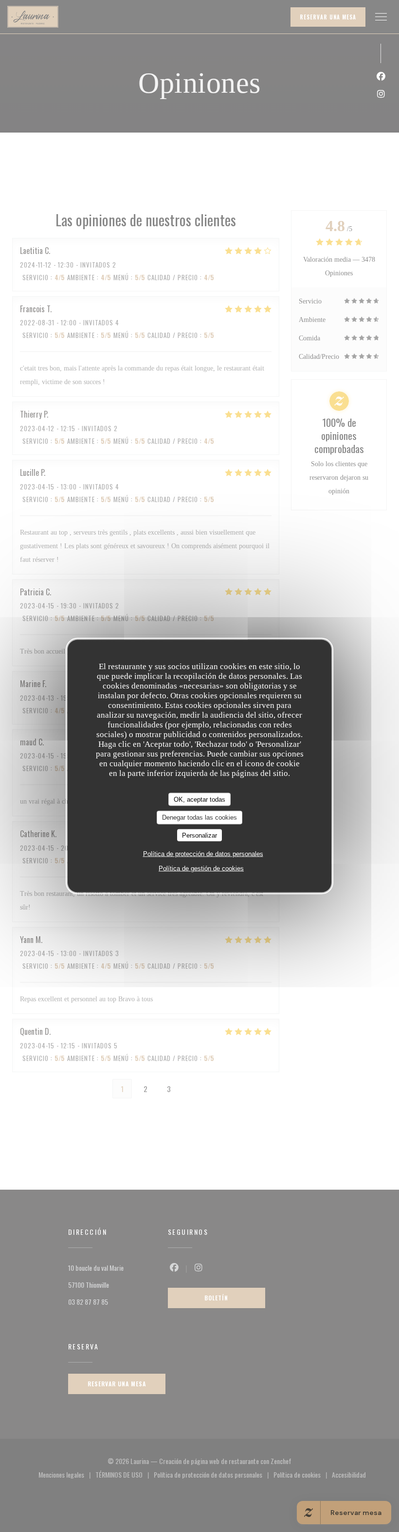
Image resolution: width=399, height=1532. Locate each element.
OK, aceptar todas (199, 799)
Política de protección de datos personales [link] (203, 854)
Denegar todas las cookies (199, 817)
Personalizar (199, 835)
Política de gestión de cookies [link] (201, 868)
